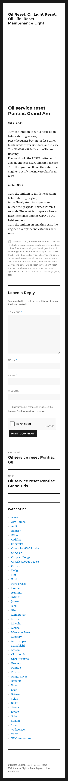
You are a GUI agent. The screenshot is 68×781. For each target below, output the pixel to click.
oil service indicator (48, 255)
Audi (14, 526)
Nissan (15, 650)
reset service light (42, 265)
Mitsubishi (18, 645)
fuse (17, 248)
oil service (32, 255)
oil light (43, 251)
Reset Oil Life (19, 241)
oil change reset (16, 251)
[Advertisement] (34, 70)
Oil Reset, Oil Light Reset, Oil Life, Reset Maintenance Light (32, 18)
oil (56, 248)
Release (26, 261)
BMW (14, 535)
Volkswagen (18, 729)
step (10, 274)
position (16, 261)
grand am (49, 248)
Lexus (15, 619)
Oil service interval (17, 258)
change (21, 245)
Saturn (15, 694)
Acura (14, 517)
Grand (40, 248)
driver (11, 248)
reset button (44, 261)
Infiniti (15, 597)
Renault (16, 681)
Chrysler (16, 552)
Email (13, 375)
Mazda (15, 628)
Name (12, 360)
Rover (15, 685)
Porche (15, 672)
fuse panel (25, 248)
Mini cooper (18, 641)
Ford (14, 579)
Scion (14, 698)
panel (31, 258)
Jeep (14, 605)
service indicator (32, 271)
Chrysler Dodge (20, 557)
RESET (34, 261)
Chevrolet (17, 544)
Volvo (14, 734)
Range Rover (19, 676)
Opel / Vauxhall (20, 658)
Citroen (16, 566)
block (14, 245)
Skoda (15, 707)
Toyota (15, 725)
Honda (15, 588)
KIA (13, 610)
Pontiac (55, 241)
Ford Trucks (18, 583)
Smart (15, 711)
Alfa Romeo (18, 521)
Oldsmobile (18, 654)
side (57, 271)
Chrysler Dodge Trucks (25, 561)
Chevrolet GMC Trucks (25, 548)
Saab (14, 689)
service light (48, 271)
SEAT (14, 703)
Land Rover (18, 614)
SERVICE (18, 271)
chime (41, 245)
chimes (49, 245)
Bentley (16, 530)
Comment (15, 312)
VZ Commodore (21, 738)
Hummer (16, 592)
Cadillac (16, 539)
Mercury (16, 636)
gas (34, 248)
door (56, 245)
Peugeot (16, 663)
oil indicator (31, 251)
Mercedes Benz (20, 632)
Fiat (13, 574)
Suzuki (15, 720)
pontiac (39, 258)
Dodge (15, 570)
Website (13, 390)
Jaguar (15, 601)
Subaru (15, 716)
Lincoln (16, 623)
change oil (31, 245)
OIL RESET (21, 255)
